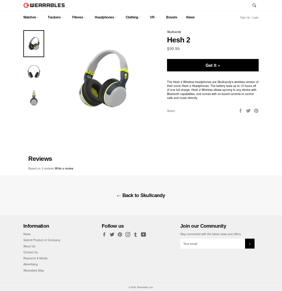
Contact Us (30, 252)
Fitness (78, 17)
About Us (29, 246)
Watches (30, 17)
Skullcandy (174, 32)
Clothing (132, 17)
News (190, 17)
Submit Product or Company (41, 240)
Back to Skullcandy (143, 195)
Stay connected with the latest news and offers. (211, 234)
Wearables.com (145, 287)
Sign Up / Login (249, 17)
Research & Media (35, 258)
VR (152, 17)
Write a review (64, 168)
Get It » (213, 65)
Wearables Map (33, 270)
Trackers (54, 17)
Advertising (30, 264)
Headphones (105, 17)
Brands (171, 17)
